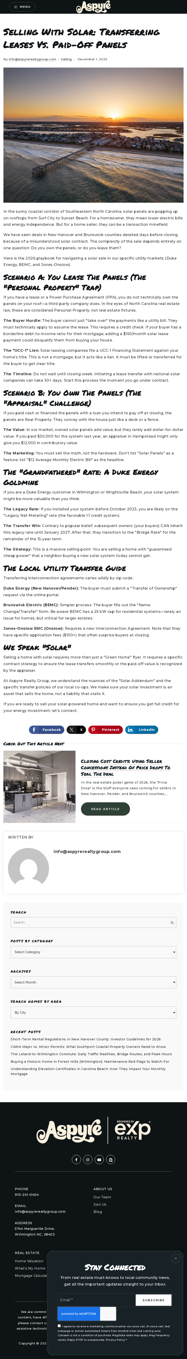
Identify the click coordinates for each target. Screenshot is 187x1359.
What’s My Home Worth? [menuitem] (37, 1268)
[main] (93, 558)
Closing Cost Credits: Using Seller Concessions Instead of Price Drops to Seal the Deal (126, 767)
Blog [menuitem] (98, 1212)
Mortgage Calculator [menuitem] (33, 1276)
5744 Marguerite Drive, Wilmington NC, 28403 (35, 1231)
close (175, 1258)
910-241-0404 (27, 1195)
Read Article (105, 809)
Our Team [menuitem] (102, 1197)
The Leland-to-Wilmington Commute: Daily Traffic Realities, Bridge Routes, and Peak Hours (91, 1054)
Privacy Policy (115, 1339)
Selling (66, 59)
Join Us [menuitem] (100, 1204)
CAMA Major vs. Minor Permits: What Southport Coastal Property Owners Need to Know (88, 1047)
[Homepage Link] (93, 6)
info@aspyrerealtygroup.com (32, 59)
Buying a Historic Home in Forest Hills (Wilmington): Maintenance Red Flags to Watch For (90, 1062)
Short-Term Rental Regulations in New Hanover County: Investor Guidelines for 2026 (86, 1039)
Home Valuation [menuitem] (29, 1261)
